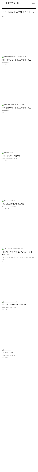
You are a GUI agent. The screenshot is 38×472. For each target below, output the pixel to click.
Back (3, 16)
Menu (34, 3)
